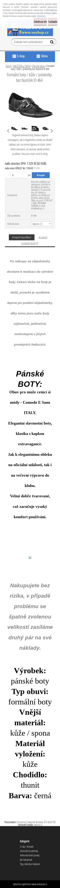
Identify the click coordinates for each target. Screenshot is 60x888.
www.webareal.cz (39, 884)
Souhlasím (52, 22)
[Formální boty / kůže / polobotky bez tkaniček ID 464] (30, 89)
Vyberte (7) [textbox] (37, 224)
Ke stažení (43, 237)
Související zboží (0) (29, 243)
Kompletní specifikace (21, 237)
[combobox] (41, 223)
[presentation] (8, 131)
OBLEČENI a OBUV (21, 66)
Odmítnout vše (40, 22)
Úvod (8, 66)
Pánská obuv (38, 66)
